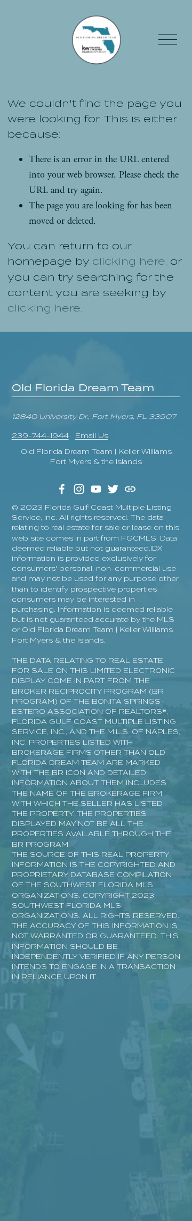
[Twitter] (113, 489)
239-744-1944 (40, 436)
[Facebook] (62, 489)
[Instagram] (79, 489)
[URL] (130, 489)
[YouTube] (96, 489)
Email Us (91, 436)
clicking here (128, 261)
